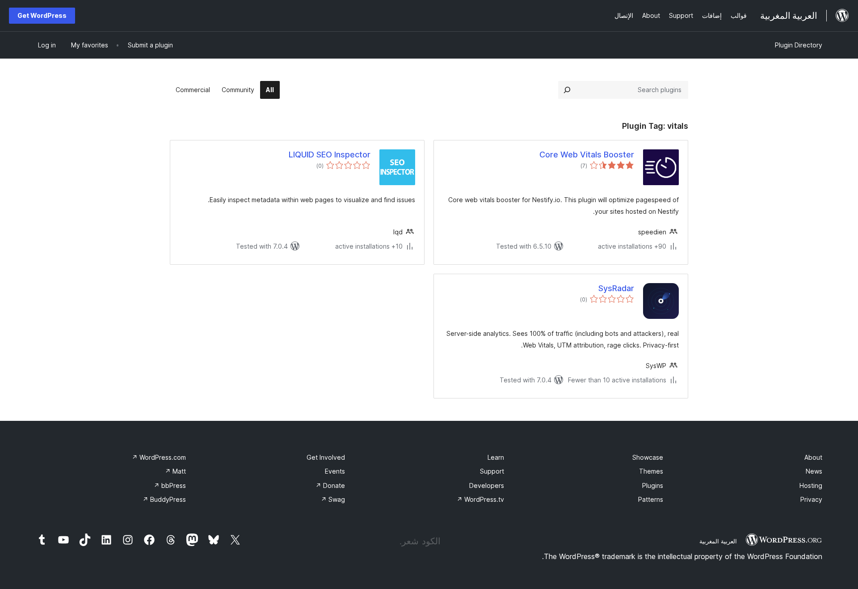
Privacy (811, 499)
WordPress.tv (480, 499)
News (814, 471)
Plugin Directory (798, 45)
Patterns (650, 499)
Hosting (810, 485)
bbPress (170, 485)
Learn (496, 457)
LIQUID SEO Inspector (329, 154)
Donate (330, 485)
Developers (486, 485)
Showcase (647, 457)
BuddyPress (164, 499)
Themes (651, 471)
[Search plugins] (567, 90)
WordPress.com (159, 457)
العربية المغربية (718, 541)
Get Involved (326, 457)
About (813, 457)
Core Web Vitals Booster (586, 154)
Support (492, 471)
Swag (333, 499)
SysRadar (616, 288)
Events (335, 471)
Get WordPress (42, 15)
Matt (175, 471)
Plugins (652, 485)
